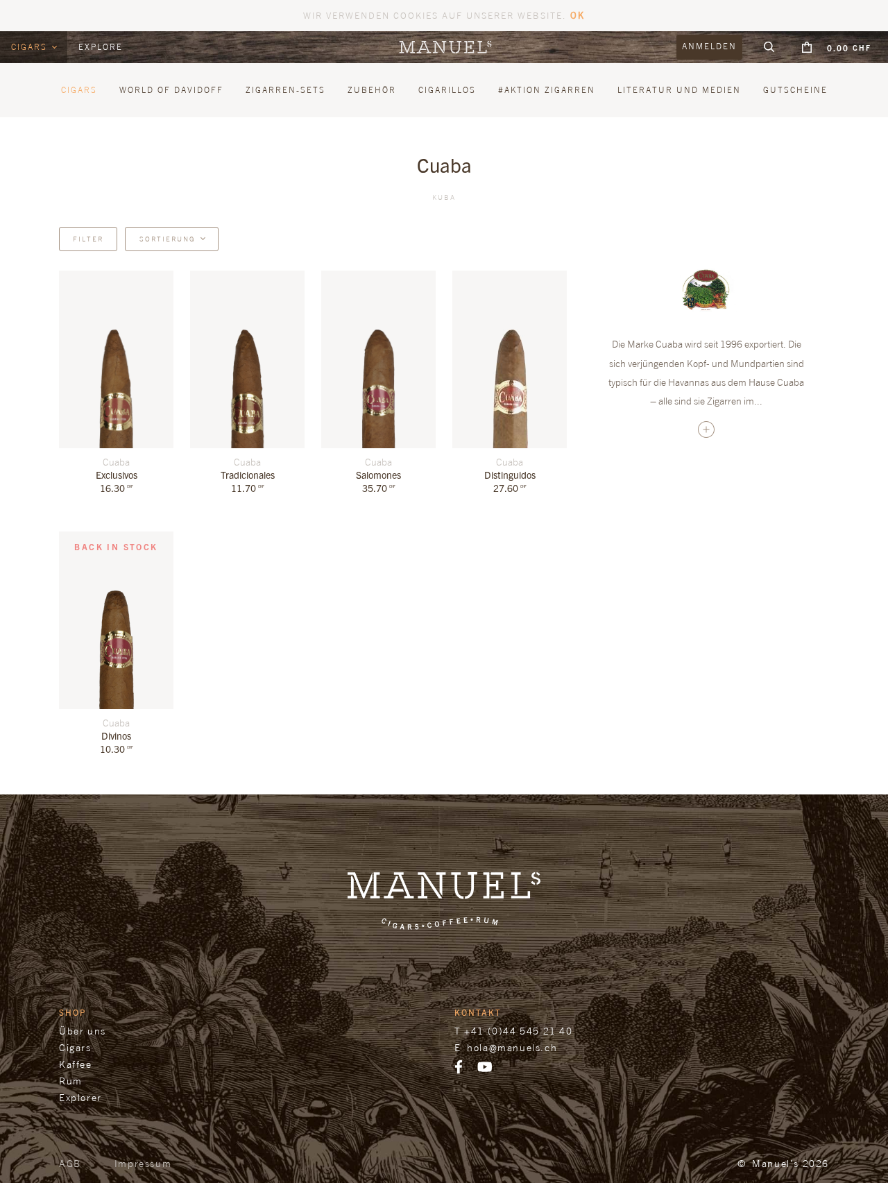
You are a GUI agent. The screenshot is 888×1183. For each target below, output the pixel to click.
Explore (100, 47)
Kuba (444, 197)
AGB (70, 1163)
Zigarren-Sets (285, 90)
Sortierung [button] (167, 239)
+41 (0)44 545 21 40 (518, 1031)
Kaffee (75, 1064)
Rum (71, 1081)
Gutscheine (795, 90)
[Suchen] (769, 47)
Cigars (31, 47)
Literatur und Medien (679, 90)
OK (577, 15)
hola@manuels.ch (512, 1047)
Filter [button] (88, 239)
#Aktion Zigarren (546, 90)
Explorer (80, 1097)
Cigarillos (447, 90)
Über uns (82, 1031)
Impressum (142, 1163)
